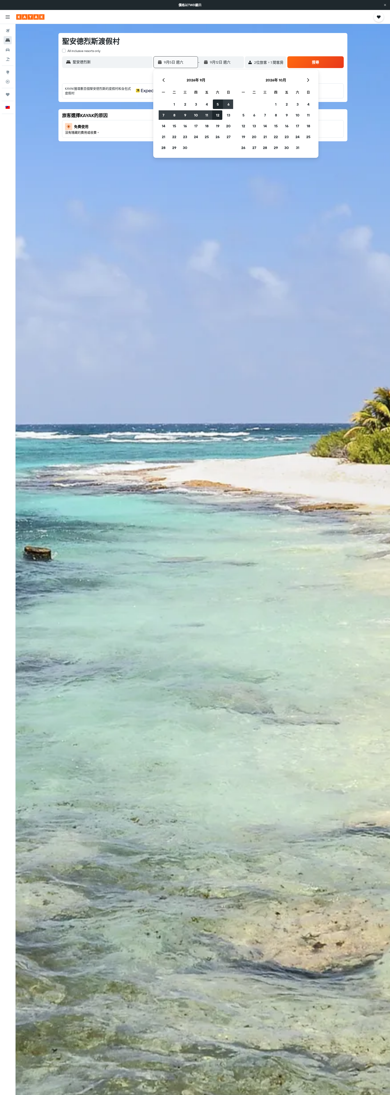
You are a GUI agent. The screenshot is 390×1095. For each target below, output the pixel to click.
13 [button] (228, 115)
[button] (385, 5)
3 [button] (196, 104)
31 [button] (297, 147)
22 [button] (174, 137)
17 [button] (195, 126)
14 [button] (163, 126)
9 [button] (185, 115)
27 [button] (228, 137)
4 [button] (207, 104)
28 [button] (163, 147)
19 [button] (217, 126)
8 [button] (174, 115)
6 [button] (229, 104)
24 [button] (196, 137)
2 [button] (185, 104)
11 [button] (206, 115)
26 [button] (218, 137)
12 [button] (217, 115)
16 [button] (185, 126)
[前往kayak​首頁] (30, 17)
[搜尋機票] (8, 30)
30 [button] (185, 147)
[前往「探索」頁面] (8, 72)
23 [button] (185, 137)
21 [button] (163, 137)
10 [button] (196, 115)
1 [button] (174, 104)
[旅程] (8, 94)
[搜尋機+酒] (8, 59)
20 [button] (228, 126)
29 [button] (174, 147)
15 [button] (174, 126)
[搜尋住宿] (8, 40)
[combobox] (111, 62)
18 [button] (207, 126)
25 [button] (207, 137)
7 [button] (163, 115)
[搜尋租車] (8, 49)
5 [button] (218, 104)
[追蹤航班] (8, 81)
